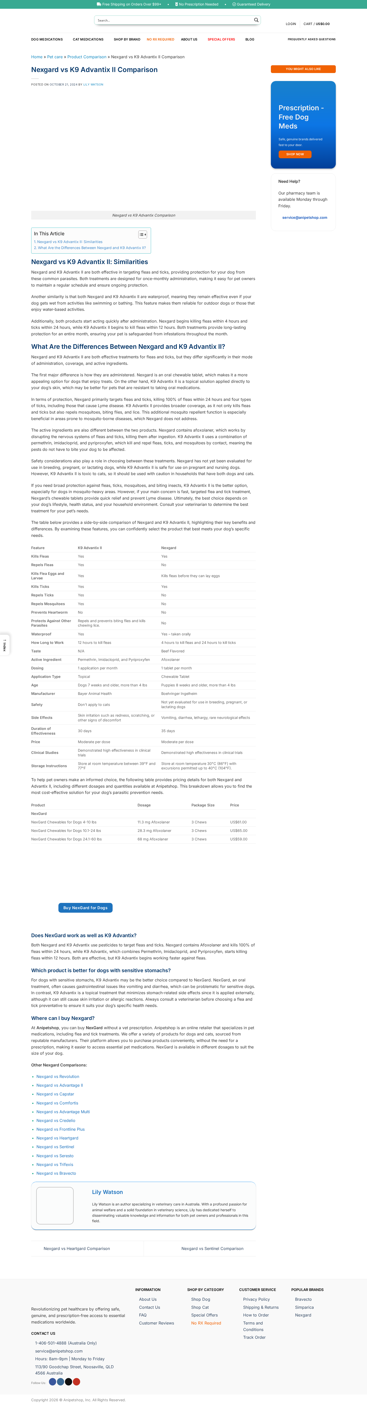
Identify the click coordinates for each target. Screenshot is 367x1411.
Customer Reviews (156, 1322)
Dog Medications (47, 39)
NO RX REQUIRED (161, 39)
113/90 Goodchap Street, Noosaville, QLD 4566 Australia (74, 1370)
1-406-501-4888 (66, 1342)
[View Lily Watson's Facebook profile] (83, 1194)
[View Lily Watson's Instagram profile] (83, 1217)
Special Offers (221, 39)
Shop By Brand (127, 39)
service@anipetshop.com (59, 1350)
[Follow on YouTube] (76, 1381)
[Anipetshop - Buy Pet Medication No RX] (59, 21)
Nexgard (303, 1314)
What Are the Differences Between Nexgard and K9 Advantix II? (92, 248)
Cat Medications (88, 39)
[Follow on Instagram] (60, 1381)
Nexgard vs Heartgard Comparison (76, 1248)
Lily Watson (93, 84)
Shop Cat (200, 1307)
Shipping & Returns (261, 1307)
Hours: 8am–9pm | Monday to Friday (70, 1358)
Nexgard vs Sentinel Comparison (213, 1248)
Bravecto (303, 1299)
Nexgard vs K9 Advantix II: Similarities (70, 242)
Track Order (254, 1337)
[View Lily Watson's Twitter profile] (83, 1205)
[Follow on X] (68, 1381)
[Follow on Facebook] (52, 1381)
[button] (320, 24)
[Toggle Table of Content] (140, 234)
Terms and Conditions (253, 1326)
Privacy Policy (256, 1299)
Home (36, 56)
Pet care (55, 56)
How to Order (256, 1314)
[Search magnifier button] (256, 20)
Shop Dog (200, 1299)
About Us (189, 39)
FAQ (143, 1314)
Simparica (304, 1307)
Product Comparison (86, 56)
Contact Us (149, 1307)
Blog (249, 39)
